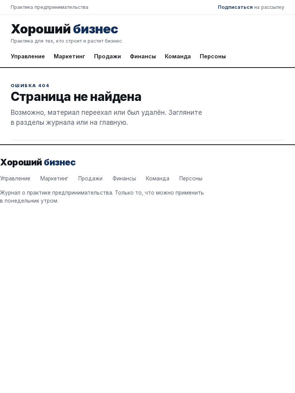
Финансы (143, 56)
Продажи (107, 56)
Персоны (213, 56)
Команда (178, 56)
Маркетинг (69, 56)
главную (112, 122)
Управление (28, 56)
